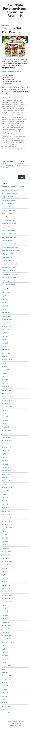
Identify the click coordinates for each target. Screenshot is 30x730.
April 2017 (5, 659)
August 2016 (5, 686)
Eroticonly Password (8, 213)
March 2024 (5, 387)
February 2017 (6, 666)
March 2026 (5, 309)
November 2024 (7, 360)
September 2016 (7, 682)
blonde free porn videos (13, 106)
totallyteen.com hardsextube (10, 138)
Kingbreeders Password (9, 200)
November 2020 (7, 521)
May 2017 (5, 656)
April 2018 (5, 619)
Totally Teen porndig (13, 123)
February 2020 (6, 551)
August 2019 (5, 572)
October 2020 (6, 524)
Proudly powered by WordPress (15, 721)
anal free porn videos (9, 100)
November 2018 (7, 595)
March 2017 (5, 662)
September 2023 (7, 407)
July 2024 (4, 373)
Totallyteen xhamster (15, 134)
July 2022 (4, 454)
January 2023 (6, 434)
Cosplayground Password (10, 247)
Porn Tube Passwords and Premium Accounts (15, 10)
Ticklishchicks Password (9, 284)
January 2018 (6, 629)
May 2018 (5, 615)
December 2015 (6, 713)
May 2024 (5, 380)
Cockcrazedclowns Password (10, 193)
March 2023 (5, 427)
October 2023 (6, 403)
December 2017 (6, 632)
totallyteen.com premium (9, 144)
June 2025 (5, 336)
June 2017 (5, 652)
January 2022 (6, 474)
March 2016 (5, 703)
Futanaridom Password (9, 224)
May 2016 (5, 696)
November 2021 (7, 481)
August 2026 (5, 292)
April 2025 (5, 343)
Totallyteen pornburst (9, 132)
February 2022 (6, 471)
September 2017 (7, 642)
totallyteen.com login (8, 140)
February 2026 (6, 313)
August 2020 (5, 531)
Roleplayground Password (10, 254)
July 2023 (4, 413)
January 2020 (6, 555)
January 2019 (6, 588)
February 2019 (6, 585)
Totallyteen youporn (18, 136)
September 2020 (7, 528)
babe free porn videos (13, 104)
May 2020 (5, 541)
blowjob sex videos (7, 111)
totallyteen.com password (16, 142)
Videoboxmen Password (9, 264)
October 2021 (6, 484)
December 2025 (6, 316)
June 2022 (5, 457)
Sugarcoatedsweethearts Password (13, 187)
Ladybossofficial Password (10, 190)
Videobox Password (8, 261)
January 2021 (6, 514)
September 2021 (7, 487)
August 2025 (5, 329)
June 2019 (5, 578)
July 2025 (4, 333)
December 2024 (6, 356)
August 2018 (5, 605)
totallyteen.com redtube (9, 147)
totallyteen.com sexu (8, 149)
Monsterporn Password (9, 230)
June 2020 (5, 538)
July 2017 (4, 649)
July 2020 (4, 535)
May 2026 (5, 302)
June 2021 (5, 498)
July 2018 (4, 608)
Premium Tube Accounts (10, 98)
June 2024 (5, 376)
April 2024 (5, 383)
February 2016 (6, 706)
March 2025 (5, 346)
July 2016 (4, 689)
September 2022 (7, 447)
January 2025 (6, 353)
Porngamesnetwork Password (11, 250)
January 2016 (6, 709)
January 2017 (6, 669)
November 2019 (7, 561)
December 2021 (6, 477)
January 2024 (6, 393)
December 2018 (6, 592)
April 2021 (5, 504)
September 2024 (7, 366)
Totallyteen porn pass (15, 130)
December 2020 (6, 518)
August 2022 (5, 451)
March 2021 (5, 508)
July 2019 (4, 575)
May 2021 (5, 501)
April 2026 (5, 306)
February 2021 (6, 511)
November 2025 (7, 319)
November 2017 (7, 635)
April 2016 (5, 699)
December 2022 (6, 437)
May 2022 (5, 461)
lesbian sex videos (15, 115)
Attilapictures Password (9, 234)
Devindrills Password (8, 210)
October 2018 (6, 598)
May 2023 (5, 420)
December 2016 (6, 672)
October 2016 (6, 679)
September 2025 (7, 326)
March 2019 (5, 582)
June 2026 (5, 299)
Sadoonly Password (8, 217)
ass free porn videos (12, 102)
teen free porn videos (15, 119)
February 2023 (6, 430)
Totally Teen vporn (16, 125)
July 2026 (4, 296)
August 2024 (5, 370)
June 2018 (5, 612)
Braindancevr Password (9, 220)
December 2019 (6, 558)
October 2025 (6, 323)
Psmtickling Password (8, 281)
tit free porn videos (15, 121)
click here (7, 92)
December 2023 (6, 397)
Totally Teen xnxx (7, 128)
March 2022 (5, 467)
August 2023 (5, 410)
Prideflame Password (8, 267)
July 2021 (4, 494)
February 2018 (6, 625)
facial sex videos (11, 113)
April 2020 (5, 545)
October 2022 (6, 444)
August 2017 (5, 646)
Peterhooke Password (8, 207)
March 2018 (5, 622)
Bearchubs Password (8, 271)
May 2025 (5, 340)
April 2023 (5, 424)
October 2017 (6, 639)
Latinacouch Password (9, 237)
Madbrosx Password (8, 257)
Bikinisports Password (9, 244)
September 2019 (7, 568)
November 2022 (7, 440)
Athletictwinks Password (9, 274)
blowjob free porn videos (16, 108)
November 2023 (7, 400)
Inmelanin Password (8, 240)
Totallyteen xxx (6, 136)
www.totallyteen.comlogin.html (11, 71)
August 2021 (5, 491)
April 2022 (5, 464)
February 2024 (6, 390)
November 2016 (7, 676)
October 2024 (6, 363)
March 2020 (5, 548)
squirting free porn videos (10, 117)
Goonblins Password (8, 227)
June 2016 (5, 693)
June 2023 (5, 417)
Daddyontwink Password (9, 277)
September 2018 (7, 602)
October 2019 (6, 565)
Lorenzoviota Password (9, 203)
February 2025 (6, 350)
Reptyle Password (7, 197)
